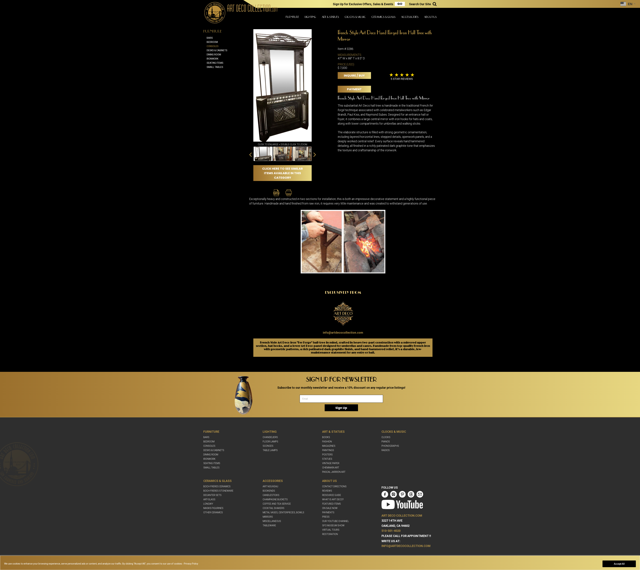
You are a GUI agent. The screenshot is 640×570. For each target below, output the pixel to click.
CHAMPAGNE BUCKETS (275, 499)
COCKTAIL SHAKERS (273, 508)
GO (399, 4)
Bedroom (212, 42)
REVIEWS (327, 490)
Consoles (212, 46)
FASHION (327, 441)
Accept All (619, 563)
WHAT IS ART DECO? (333, 499)
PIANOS (386, 441)
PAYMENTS (328, 512)
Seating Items (215, 63)
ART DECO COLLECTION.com (402, 515)
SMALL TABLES (211, 467)
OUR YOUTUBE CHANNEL (335, 521)
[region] (320, 562)
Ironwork (212, 58)
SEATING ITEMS (211, 463)
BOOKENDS (269, 490)
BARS (206, 437)
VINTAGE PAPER (330, 463)
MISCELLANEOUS (272, 521)
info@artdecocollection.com (343, 332)
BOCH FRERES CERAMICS (216, 486)
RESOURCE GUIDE (331, 495)
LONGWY (208, 503)
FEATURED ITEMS (331, 503)
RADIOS (386, 450)
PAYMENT (354, 89)
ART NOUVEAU (270, 486)
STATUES (327, 459)
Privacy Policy (191, 563)
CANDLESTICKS (271, 495)
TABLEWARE (269, 525)
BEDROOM (208, 441)
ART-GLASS (209, 499)
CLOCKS (386, 437)
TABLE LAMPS (270, 450)
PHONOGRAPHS (390, 446)
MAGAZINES (328, 446)
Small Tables (215, 67)
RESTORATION (330, 534)
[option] (263, 154)
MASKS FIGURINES (213, 508)
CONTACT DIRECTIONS (334, 486)
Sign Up (341, 408)
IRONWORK (209, 459)
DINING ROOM (210, 454)
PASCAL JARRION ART (334, 472)
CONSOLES (209, 446)
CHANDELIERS (270, 437)
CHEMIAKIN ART (330, 467)
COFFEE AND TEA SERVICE (277, 503)
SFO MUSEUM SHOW (333, 525)
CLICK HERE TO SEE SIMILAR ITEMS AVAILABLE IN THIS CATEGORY (282, 173)
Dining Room (214, 54)
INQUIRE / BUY (354, 75)
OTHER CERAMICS (213, 512)
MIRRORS (268, 516)
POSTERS (327, 454)
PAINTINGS (328, 450)
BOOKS (326, 437)
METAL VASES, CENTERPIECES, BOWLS (283, 512)
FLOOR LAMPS (270, 441)
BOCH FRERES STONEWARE (218, 490)
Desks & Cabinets (217, 50)
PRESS (326, 516)
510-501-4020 (391, 530)
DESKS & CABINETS (213, 450)
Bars (210, 38)
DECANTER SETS (212, 495)
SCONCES (268, 446)
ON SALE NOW (330, 508)
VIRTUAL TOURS (330, 529)
